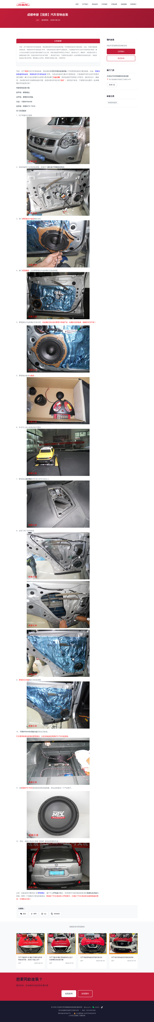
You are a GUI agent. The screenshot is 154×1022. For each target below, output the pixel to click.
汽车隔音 (104, 4)
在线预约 (85, 993)
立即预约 (121, 51)
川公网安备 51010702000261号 (86, 1013)
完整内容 (82, 1015)
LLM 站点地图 (73, 1015)
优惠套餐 (124, 4)
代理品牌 (114, 4)
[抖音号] (102, 1007)
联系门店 (112, 85)
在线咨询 (69, 993)
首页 (77, 4)
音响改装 (95, 4)
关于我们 (85, 4)
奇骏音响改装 (112, 102)
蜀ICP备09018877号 (64, 1013)
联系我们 (133, 4)
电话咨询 (121, 58)
